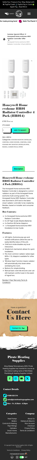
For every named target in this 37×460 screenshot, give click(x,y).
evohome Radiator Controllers (21, 140)
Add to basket (20, 130)
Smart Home (12, 430)
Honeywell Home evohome (10, 142)
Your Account (30, 423)
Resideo (4, 147)
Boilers (14, 421)
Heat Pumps (12, 419)
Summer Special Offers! (15, 34)
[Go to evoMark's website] (18, 454)
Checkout (31, 426)
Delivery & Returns (28, 421)
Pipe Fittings (12, 426)
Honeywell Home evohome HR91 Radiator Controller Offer (19, 37)
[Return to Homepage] (19, 13)
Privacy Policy (30, 428)
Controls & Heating (9, 423)
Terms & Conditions (27, 430)
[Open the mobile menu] (29, 13)
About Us (31, 419)
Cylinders (13, 428)
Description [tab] (18, 169)
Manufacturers (11, 433)
